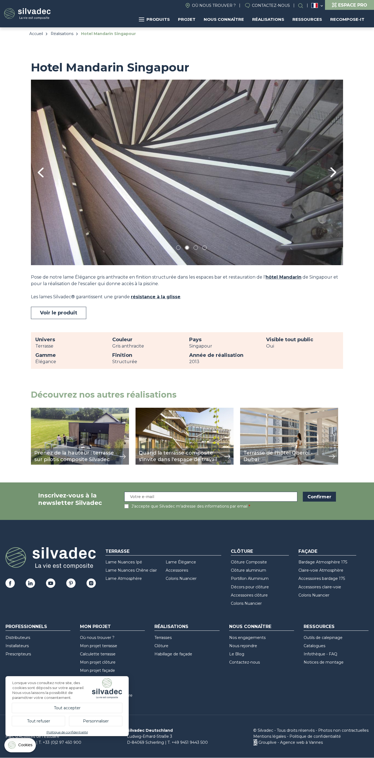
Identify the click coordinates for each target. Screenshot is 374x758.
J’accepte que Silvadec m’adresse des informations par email (189, 506)
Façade (307, 551)
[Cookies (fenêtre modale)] (20, 746)
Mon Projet (95, 626)
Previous (41, 172)
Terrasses (163, 637)
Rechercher (303, 5)
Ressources (307, 19)
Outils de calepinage (323, 637)
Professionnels (26, 626)
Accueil (36, 33)
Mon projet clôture (98, 662)
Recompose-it (347, 19)
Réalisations (268, 19)
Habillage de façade (173, 654)
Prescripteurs (18, 654)
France (314, 5)
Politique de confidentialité (315, 736)
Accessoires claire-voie (319, 587)
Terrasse (117, 551)
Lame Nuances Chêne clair (131, 570)
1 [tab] (169, 248)
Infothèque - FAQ (320, 654)
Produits (158, 19)
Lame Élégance (181, 562)
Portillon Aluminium (250, 578)
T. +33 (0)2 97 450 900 (60, 742)
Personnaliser (96, 721)
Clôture (242, 551)
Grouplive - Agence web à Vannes (290, 742)
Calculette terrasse (98, 654)
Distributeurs (17, 637)
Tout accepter (67, 707)
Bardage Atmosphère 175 (322, 562)
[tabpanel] (187, 172)
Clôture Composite (249, 562)
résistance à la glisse (155, 296)
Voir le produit (58, 313)
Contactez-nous (271, 5)
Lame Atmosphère (123, 578)
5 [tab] (204, 248)
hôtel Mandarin (283, 277)
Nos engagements (247, 637)
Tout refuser (38, 721)
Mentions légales (269, 736)
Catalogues (314, 645)
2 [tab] (178, 248)
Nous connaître (224, 19)
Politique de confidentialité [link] (67, 732)
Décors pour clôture (250, 587)
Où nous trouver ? (214, 5)
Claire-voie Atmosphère (320, 570)
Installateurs (17, 645)
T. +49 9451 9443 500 (188, 742)
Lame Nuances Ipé (123, 562)
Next (333, 172)
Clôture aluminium (248, 570)
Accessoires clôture (249, 595)
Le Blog (236, 654)
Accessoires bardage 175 (321, 578)
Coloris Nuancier (181, 578)
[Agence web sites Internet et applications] (255, 742)
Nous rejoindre (243, 645)
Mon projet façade (97, 670)
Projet (186, 19)
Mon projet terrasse (98, 645)
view (36, 410)
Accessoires (177, 570)
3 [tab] (187, 248)
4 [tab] (195, 248)
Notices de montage (324, 662)
